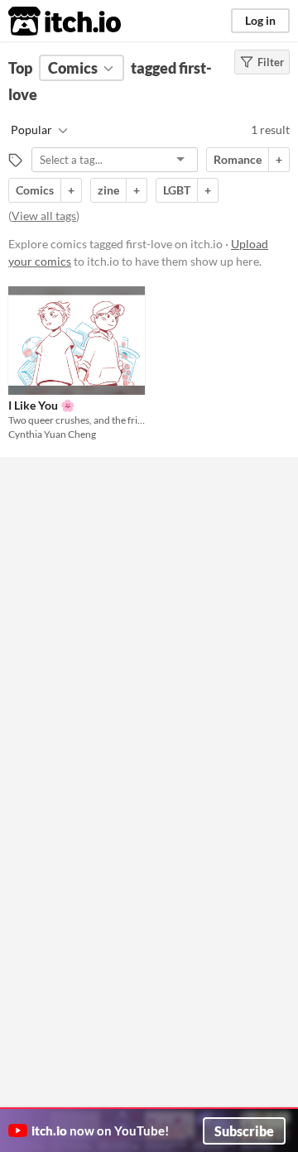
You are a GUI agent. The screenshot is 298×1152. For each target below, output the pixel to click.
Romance (238, 159)
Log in (260, 20)
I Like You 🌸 (41, 405)
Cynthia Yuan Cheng (52, 434)
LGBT (176, 190)
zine (108, 190)
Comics (35, 190)
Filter (270, 62)
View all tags (44, 216)
